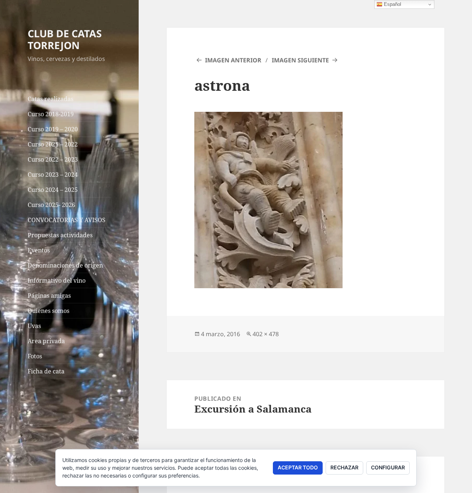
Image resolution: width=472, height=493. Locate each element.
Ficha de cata (46, 371)
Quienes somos (48, 311)
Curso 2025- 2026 (51, 205)
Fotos (35, 356)
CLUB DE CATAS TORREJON (65, 39)
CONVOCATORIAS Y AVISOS (66, 220)
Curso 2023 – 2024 (53, 174)
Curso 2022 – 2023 (53, 159)
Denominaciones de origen (65, 265)
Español (391, 4)
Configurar (388, 467)
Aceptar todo (298, 467)
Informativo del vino (57, 280)
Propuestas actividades (60, 235)
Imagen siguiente (300, 60)
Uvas (34, 326)
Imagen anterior (233, 60)
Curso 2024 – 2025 (53, 190)
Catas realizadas (50, 99)
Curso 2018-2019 (51, 114)
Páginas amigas (49, 296)
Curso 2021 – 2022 (53, 144)
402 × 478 (266, 334)
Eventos (39, 250)
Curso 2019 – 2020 (53, 129)
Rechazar (344, 467)
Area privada (46, 341)
